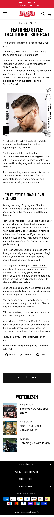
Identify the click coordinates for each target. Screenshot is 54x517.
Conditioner (23, 234)
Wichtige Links (26, 486)
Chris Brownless (11, 67)
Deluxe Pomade (11, 84)
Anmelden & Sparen (26, 493)
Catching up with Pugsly (35, 443)
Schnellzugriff (26, 479)
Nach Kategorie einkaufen (26, 471)
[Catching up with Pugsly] (10, 445)
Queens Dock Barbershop (16, 77)
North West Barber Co (14, 70)
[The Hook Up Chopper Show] (10, 410)
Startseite (23, 23)
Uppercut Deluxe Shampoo (35, 231)
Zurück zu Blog (29, 377)
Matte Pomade (10, 175)
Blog (32, 23)
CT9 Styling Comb (28, 250)
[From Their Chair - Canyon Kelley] (10, 428)
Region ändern (26, 464)
